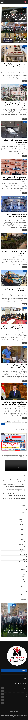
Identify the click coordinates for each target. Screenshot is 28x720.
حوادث (23, 571)
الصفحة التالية (7, 421)
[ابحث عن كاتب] (26, 70)
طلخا (22, 541)
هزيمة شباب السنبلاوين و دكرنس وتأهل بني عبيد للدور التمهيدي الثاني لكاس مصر (15, 17)
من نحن (23, 675)
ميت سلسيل (20, 546)
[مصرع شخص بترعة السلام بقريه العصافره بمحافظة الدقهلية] (14, 204)
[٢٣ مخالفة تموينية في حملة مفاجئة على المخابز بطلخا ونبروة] (14, 354)
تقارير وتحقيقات (21, 561)
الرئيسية (23, 670)
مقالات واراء (22, 594)
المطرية (21, 521)
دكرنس (21, 536)
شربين (22, 539)
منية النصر (21, 544)
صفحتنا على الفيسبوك (14, 711)
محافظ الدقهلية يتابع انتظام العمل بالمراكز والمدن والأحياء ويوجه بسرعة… (21, 41)
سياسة (23, 576)
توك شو (23, 566)
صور (24, 579)
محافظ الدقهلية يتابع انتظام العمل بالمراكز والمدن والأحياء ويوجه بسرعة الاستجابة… (14, 630)
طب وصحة (22, 581)
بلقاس (22, 529)
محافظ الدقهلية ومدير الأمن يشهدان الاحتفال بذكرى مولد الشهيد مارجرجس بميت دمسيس (14, 328)
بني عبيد (21, 531)
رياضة (24, 574)
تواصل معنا (23, 673)
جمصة (22, 534)
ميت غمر (21, 549)
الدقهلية (25, 7)
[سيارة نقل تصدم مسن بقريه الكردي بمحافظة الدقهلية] (14, 278)
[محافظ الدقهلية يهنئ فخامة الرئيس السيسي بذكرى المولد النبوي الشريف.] (14, 391)
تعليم (24, 559)
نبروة (22, 551)
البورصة (23, 509)
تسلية (24, 556)
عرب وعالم (22, 586)
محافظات (23, 589)
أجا (22, 514)
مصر (24, 591)
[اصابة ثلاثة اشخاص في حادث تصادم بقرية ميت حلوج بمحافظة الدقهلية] (14, 92)
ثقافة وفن (23, 569)
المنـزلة (21, 524)
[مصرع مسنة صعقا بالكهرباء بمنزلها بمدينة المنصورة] (14, 129)
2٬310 (13, 421)
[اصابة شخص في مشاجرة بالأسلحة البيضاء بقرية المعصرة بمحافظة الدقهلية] (14, 53)
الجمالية (21, 516)
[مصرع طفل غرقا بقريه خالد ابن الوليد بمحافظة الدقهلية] (14, 241)
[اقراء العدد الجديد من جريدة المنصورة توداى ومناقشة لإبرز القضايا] (14, 442)
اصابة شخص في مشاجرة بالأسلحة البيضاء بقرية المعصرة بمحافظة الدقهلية (15, 66)
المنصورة (21, 526)
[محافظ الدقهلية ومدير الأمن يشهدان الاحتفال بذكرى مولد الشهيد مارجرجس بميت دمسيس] (14, 315)
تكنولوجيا (23, 564)
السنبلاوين (21, 519)
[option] (14, 620)
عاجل (24, 584)
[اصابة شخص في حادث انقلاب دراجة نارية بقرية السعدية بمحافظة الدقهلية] (14, 167)
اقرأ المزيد (24, 81)
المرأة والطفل (22, 554)
